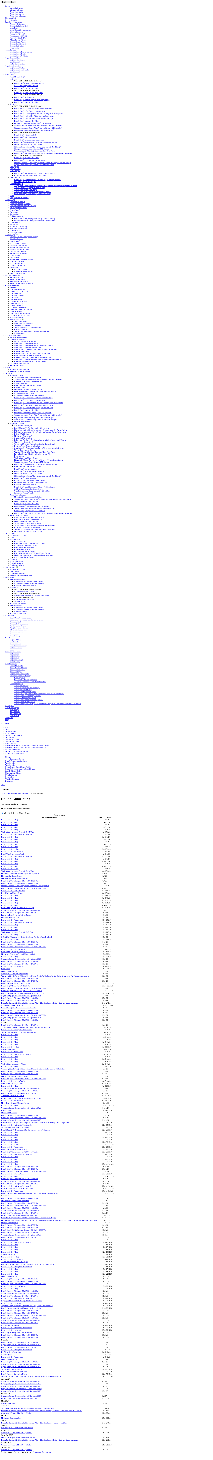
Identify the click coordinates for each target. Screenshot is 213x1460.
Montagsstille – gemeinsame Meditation (15, 878)
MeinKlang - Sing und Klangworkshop (15, 1103)
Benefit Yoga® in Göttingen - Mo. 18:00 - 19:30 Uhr (19, 881)
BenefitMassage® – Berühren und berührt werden (18, 1008)
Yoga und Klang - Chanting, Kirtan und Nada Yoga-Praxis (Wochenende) (27, 1306)
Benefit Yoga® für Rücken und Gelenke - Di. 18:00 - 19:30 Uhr (23, 888)
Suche (7, 729)
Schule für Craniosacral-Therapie (17, 751)
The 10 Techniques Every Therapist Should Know (19, 1032)
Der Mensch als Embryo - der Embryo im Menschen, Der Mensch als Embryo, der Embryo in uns (35, 1123)
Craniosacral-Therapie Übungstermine (14, 974)
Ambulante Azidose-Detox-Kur (12, 1005)
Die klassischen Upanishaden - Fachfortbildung (17, 1188)
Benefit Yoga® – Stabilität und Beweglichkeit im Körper (21, 1308)
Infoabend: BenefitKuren (10, 917)
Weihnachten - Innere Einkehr (11, 1369)
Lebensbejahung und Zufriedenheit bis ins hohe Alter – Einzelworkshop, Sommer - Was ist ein (34, 1423)
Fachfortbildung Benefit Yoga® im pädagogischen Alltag (21, 1098)
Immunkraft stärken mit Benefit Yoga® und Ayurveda (20, 873)
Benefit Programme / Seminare (16, 761)
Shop (7, 720)
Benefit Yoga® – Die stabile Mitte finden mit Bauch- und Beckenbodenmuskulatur (30, 1193)
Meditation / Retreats (12, 749)
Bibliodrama (5, 969)
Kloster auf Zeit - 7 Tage (9, 825)
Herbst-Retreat (6, 1110)
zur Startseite (5, 723)
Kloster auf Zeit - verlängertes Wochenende (16, 834)
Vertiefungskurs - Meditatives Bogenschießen (17, 1428)
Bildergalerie (9, 777)
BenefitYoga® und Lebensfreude (12, 854)
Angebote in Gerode (17, 14)
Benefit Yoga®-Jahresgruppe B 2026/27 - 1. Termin (19, 1152)
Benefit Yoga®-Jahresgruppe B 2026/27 (15, 1149)
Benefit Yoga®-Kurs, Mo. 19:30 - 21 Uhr (15, 983)
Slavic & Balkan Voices (9, 1223)
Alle (5, 813)
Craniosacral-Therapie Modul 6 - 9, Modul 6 (16, 1413)
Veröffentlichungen (12, 779)
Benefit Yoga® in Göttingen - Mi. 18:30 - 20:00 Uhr (19, 961)
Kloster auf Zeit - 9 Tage (9, 830)
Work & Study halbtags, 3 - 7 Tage (13, 1064)
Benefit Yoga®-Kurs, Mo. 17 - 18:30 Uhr (15, 986)
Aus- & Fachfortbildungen (14, 753)
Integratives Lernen (16, 10)
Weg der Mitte (10, 763)
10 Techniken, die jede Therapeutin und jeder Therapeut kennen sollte (25, 1027)
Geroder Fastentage (8, 1049)
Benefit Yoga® (10, 743)
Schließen (11, 2)
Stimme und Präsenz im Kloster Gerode (15, 1127)
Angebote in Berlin (16, 12)
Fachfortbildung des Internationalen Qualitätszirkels (19, 1215)
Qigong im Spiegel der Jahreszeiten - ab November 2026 (21, 1293)
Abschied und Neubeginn (10, 1325)
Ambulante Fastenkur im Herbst (12, 1096)
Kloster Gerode (24, 813)
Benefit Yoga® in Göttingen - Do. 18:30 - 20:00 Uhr (19, 913)
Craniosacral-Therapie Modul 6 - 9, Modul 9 (16, 1450)
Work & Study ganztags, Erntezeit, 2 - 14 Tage (17, 871)
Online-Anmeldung (21, 793)
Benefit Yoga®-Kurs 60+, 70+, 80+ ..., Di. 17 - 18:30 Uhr (21, 991)
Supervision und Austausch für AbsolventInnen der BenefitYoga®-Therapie (27, 1408)
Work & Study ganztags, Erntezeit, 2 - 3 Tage (17, 952)
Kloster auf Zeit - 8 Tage (9, 827)
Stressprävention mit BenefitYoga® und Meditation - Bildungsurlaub (25, 886)
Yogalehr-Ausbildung (12, 739)
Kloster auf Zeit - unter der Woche (13, 891)
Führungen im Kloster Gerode (11, 876)
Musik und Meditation (9, 971)
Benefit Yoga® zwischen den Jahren (14, 1372)
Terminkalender (10, 737)
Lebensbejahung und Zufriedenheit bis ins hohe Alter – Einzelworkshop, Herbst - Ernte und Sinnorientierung (39, 1003)
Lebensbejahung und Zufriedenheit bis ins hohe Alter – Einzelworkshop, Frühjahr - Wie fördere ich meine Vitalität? (41, 1411)
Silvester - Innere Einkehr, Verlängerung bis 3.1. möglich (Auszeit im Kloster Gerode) (31, 1376)
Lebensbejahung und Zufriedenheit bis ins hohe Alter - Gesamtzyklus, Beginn (28, 1218)
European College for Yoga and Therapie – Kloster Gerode (26, 747)
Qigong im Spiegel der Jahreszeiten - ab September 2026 (21, 910)
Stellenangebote (10, 731)
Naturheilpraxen (11, 775)
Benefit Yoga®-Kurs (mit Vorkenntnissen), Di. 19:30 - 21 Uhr (23, 993)
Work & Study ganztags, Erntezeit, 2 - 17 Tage (17, 832)
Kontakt (8, 757)
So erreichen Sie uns (17, 759)
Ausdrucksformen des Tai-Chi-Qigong (14, 1262)
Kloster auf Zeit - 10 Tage (10, 849)
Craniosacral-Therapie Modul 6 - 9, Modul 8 (16, 1445)
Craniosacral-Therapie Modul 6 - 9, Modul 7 (16, 1433)
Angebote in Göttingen (18, 16)
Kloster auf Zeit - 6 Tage (9, 822)
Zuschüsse (9, 781)
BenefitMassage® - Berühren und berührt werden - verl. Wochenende (25, 1130)
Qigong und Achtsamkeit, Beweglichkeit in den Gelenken (21, 1301)
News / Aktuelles (11, 733)
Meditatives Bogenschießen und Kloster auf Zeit (18, 954)
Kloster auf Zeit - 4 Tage (9, 837)
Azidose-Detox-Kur (8, 1254)
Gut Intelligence (6, 1354)
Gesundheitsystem (16, 8)
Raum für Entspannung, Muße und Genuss (20, 769)
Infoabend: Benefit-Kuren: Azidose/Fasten (16, 915)
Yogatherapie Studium (13, 741)
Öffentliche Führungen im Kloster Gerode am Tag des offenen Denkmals (26, 937)
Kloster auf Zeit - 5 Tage (9, 820)
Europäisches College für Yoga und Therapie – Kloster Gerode (27, 745)
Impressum (37, 1452)
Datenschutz (46, 1452)
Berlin (12, 813)
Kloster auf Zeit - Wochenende (12, 852)
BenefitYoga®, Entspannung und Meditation (17, 1332)
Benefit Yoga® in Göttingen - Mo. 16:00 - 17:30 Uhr (19, 883)
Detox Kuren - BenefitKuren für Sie (18, 767)
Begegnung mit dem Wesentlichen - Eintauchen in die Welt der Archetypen (27, 1264)
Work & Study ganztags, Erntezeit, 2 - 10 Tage (17, 908)
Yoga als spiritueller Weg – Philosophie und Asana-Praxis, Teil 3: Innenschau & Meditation (33, 1069)
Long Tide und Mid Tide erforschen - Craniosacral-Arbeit (21, 1389)
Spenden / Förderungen (13, 735)
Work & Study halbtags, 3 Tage (12, 1083)
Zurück (4, 2)
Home (7, 6)
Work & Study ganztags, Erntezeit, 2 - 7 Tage (17, 932)
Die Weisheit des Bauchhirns (11, 1352)
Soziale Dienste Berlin (13, 771)
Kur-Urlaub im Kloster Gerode (12, 893)
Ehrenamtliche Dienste (13, 773)
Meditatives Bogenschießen (11, 1418)
